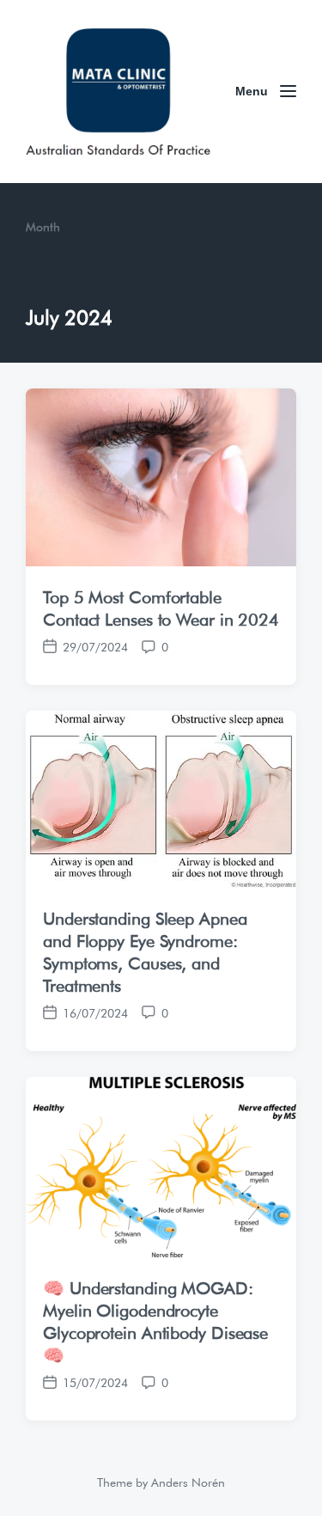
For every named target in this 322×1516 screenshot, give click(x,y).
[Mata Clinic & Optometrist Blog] (118, 91)
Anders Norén (188, 1480)
